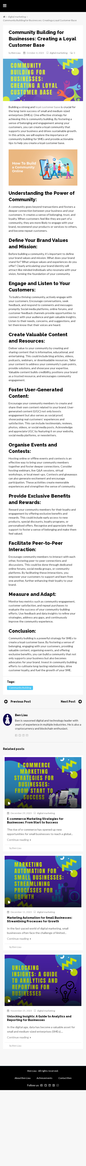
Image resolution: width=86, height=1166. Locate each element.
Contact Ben (65, 1078)
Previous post (21, 701)
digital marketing (17, 16)
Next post (68, 701)
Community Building (20, 687)
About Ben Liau (23, 1078)
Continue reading (18, 839)
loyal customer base (47, 107)
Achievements (44, 1078)
